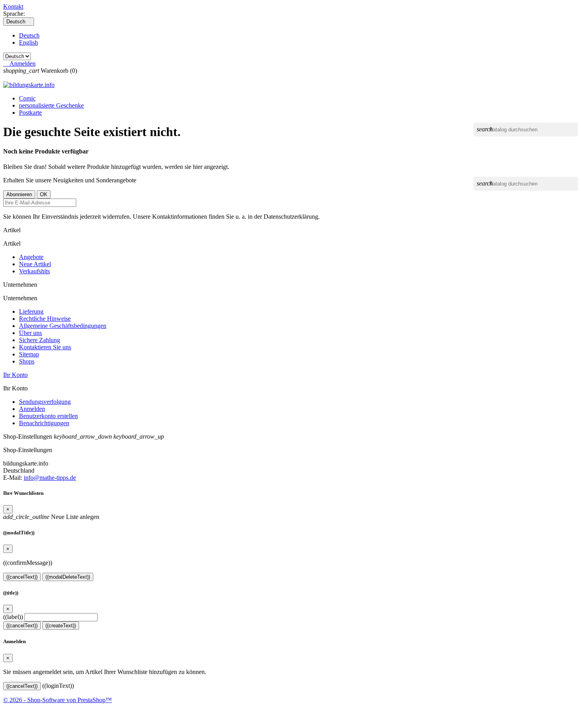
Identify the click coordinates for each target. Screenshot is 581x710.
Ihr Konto (15, 374)
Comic (27, 98)
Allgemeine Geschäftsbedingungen (62, 325)
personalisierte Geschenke (51, 105)
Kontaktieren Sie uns (45, 347)
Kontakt (13, 6)
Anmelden (32, 408)
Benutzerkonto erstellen (48, 416)
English (28, 42)
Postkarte (30, 112)
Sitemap (29, 354)
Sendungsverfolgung (45, 401)
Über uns (30, 332)
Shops (26, 361)
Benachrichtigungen (44, 423)
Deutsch (29, 35)
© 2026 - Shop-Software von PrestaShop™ (57, 700)
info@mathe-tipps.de (50, 477)
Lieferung (31, 311)
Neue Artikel (35, 264)
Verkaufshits (34, 271)
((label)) (13, 616)
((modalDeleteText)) (67, 577)
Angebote (31, 257)
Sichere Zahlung (39, 340)
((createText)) (60, 626)
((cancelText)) (22, 577)
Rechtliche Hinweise (45, 318)
